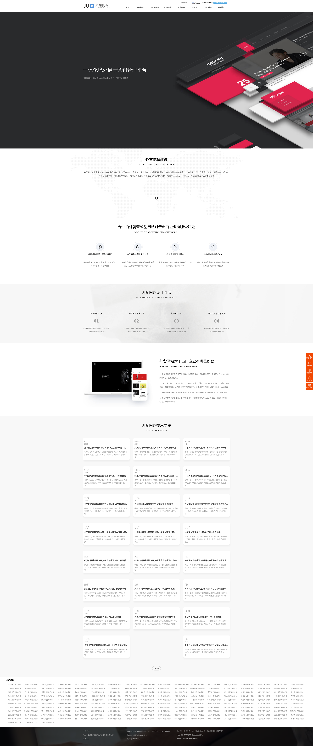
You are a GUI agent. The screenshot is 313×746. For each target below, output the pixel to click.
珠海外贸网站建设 (197, 715)
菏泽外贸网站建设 (180, 700)
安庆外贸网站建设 (131, 696)
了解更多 (156, 668)
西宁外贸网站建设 (230, 688)
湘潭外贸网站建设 (214, 711)
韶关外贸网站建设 (180, 715)
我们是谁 (208, 8)
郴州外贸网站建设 (31, 715)
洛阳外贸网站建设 (197, 700)
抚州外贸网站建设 (164, 711)
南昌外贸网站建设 (31, 688)
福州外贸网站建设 (97, 685)
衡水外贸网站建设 (264, 703)
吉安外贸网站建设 (131, 711)
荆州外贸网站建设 (264, 707)
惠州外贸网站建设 (14, 719)
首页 (127, 8)
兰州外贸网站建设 (297, 685)
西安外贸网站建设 (214, 688)
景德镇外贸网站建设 (31, 711)
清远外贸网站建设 (97, 719)
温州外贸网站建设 (47, 692)
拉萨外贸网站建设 (280, 685)
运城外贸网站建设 (81, 707)
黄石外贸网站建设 (147, 707)
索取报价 (309, 386)
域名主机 (195, 731)
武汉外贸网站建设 (180, 688)
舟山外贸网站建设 (81, 692)
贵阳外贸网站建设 (114, 685)
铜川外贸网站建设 (197, 719)
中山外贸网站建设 (131, 719)
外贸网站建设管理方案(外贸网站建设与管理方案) (105, 532)
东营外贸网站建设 (297, 696)
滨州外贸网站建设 (164, 700)
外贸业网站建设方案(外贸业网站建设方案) (102, 617)
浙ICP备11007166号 (133, 739)
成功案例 (181, 8)
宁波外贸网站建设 (14, 688)
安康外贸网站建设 (14, 722)
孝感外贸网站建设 (247, 707)
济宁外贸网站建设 (47, 700)
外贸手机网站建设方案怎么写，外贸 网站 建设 (154, 589)
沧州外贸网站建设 (230, 703)
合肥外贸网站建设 (164, 685)
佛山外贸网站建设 (230, 715)
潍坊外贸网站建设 (31, 700)
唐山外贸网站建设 (114, 703)
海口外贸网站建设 (197, 685)
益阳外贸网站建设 (14, 715)
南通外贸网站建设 (131, 692)
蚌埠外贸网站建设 (64, 696)
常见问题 (187, 731)
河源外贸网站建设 (64, 719)
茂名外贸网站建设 (280, 715)
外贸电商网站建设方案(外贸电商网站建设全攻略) (155, 561)
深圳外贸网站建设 (131, 688)
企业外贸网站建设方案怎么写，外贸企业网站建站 (105, 645)
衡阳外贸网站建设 (230, 711)
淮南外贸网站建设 (81, 696)
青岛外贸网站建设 (247, 696)
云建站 (194, 8)
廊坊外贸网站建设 (247, 703)
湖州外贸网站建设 (280, 688)
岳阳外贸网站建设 (264, 711)
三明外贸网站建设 (114, 715)
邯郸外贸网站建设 (147, 703)
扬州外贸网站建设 (197, 692)
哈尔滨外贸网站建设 (147, 685)
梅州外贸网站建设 (31, 719)
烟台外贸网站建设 (14, 700)
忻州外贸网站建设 (97, 707)
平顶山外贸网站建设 (214, 700)
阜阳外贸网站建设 (180, 696)
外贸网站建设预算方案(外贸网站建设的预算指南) (105, 504)
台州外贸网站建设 (31, 692)
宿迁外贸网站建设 (214, 692)
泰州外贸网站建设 (280, 692)
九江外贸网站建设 (64, 711)
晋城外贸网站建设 (31, 707)
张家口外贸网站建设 (197, 703)
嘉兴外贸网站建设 (247, 685)
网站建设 (141, 8)
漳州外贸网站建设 (147, 715)
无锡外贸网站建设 (97, 692)
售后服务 (309, 371)
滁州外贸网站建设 (164, 696)
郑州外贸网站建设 (264, 688)
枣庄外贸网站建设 (280, 696)
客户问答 (179, 731)
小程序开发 (154, 8)
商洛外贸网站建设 (31, 722)
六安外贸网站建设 (197, 696)
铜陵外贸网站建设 (114, 696)
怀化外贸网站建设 (64, 715)
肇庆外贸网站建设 (297, 715)
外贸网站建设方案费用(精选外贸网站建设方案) (154, 532)
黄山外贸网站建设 (147, 696)
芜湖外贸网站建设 (47, 696)
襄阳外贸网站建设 (197, 707)
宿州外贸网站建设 (297, 692)
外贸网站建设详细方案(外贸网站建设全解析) (153, 504)
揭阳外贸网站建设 (164, 719)
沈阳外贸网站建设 (114, 688)
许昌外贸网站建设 (297, 700)
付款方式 (202, 731)
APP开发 (167, 8)
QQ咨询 (309, 378)
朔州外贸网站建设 (47, 707)
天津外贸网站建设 (147, 688)
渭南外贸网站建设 (247, 719)
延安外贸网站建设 (264, 719)
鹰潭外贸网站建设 (97, 711)
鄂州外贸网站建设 (214, 707)
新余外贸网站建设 (81, 711)
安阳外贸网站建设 (230, 700)
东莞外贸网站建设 (114, 719)
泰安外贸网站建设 (64, 700)
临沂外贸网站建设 (114, 700)
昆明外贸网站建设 (264, 685)
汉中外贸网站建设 (280, 719)
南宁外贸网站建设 (64, 688)
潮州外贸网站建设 (147, 719)
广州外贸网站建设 (131, 685)
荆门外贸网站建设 (230, 707)
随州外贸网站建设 (14, 711)
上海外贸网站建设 (81, 688)
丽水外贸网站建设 (14, 692)
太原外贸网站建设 (164, 688)
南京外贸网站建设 (47, 688)
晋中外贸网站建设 (64, 707)
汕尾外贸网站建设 (47, 719)
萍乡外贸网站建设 (47, 711)
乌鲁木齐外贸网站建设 (197, 688)
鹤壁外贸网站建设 (247, 700)
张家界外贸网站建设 (297, 711)
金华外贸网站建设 (214, 685)
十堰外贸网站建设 (164, 707)
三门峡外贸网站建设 (31, 703)
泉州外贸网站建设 (131, 715)
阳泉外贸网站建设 (297, 703)
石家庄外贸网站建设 (98, 688)
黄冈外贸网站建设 (280, 707)
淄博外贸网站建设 (264, 696)
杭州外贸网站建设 (47, 722)
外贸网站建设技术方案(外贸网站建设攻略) (203, 532)
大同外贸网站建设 (280, 703)
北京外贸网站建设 (14, 685)
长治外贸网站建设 (14, 707)
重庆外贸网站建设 (64, 685)
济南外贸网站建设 (230, 685)
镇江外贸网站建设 (264, 692)
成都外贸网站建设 (47, 685)
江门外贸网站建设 (247, 715)
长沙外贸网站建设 (81, 685)
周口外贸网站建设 (81, 703)
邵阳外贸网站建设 (247, 711)
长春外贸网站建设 (31, 685)
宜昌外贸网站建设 (180, 707)
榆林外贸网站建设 (297, 719)
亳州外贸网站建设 (31, 696)
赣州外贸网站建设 (114, 711)
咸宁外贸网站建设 (297, 707)
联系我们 (221, 8)
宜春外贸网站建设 (147, 711)
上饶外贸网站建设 (180, 711)
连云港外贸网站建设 (147, 692)
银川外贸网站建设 (247, 688)
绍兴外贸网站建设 (297, 688)
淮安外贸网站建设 (164, 692)
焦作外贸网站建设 (280, 700)
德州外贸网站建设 (131, 700)
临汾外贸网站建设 (114, 707)
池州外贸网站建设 (214, 696)
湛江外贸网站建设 (264, 715)
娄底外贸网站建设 (81, 715)
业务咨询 (309, 363)
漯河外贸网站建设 (14, 703)
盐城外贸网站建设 (180, 692)
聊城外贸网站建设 (147, 700)
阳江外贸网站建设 (81, 719)
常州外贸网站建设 (247, 692)
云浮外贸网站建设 (180, 719)
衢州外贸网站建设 (64, 692)
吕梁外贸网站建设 (131, 707)
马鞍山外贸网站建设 (98, 696)
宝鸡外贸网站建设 (214, 719)
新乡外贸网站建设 (264, 700)
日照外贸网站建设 (97, 700)
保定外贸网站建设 (180, 703)
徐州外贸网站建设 (114, 692)
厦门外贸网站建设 (97, 715)
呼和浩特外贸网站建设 (181, 685)
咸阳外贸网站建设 (230, 719)
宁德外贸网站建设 (164, 715)
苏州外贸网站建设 (230, 692)
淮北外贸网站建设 (14, 696)
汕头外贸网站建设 (214, 715)
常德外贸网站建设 (280, 711)
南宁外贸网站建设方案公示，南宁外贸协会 (203, 617)
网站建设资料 (211, 731)
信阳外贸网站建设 (64, 703)
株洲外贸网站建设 (197, 711)
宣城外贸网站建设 (230, 696)
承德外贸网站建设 (214, 703)
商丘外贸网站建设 (47, 703)
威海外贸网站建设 (81, 700)
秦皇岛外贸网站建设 (131, 703)
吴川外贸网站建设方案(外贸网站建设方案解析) (154, 617)
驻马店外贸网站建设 (98, 703)
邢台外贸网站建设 (164, 703)
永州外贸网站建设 (47, 715)
